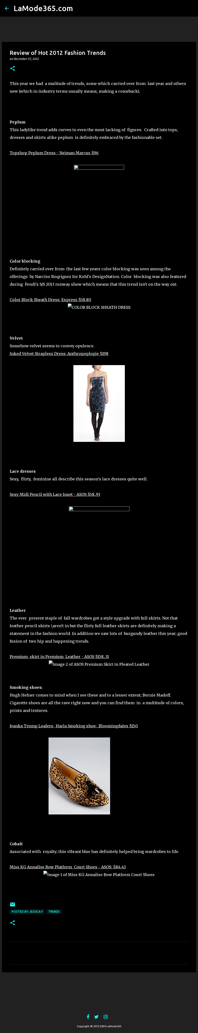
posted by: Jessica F (27, 911)
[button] (12, 68)
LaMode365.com (43, 8)
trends (54, 911)
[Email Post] (12, 906)
